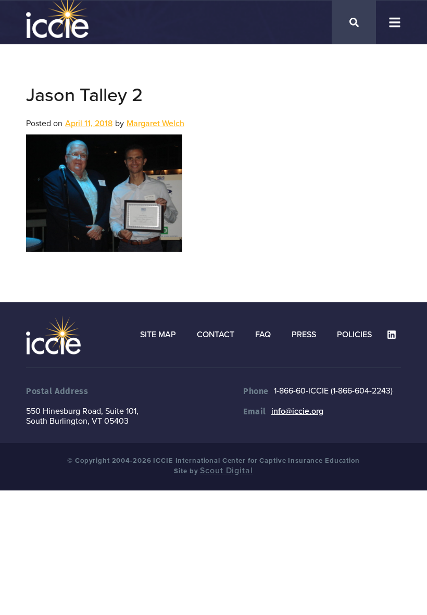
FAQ (263, 334)
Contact (215, 334)
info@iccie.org (297, 411)
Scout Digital (226, 470)
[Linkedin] (391, 334)
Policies (354, 334)
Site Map (158, 334)
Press (304, 334)
